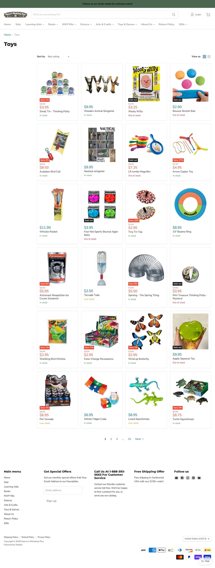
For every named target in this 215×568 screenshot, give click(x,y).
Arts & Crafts (104, 24)
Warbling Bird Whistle (52, 359)
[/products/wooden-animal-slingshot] (102, 84)
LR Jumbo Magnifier (139, 171)
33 (129, 439)
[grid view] (204, 56)
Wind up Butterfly (138, 359)
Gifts (182, 24)
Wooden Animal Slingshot (99, 111)
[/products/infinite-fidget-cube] (102, 392)
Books (52, 24)
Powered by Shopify (13, 544)
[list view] (209, 56)
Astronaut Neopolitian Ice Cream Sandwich (54, 297)
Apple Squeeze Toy (184, 358)
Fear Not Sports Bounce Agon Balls (101, 233)
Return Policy (166, 24)
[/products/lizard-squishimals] (146, 392)
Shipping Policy (11, 537)
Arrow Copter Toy (183, 171)
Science (85, 24)
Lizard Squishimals (139, 419)
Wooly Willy (135, 111)
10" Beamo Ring (182, 231)
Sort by (41, 56)
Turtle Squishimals (183, 419)
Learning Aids (33, 24)
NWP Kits (68, 24)
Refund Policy (28, 537)
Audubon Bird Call (50, 171)
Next (138, 439)
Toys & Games (126, 24)
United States (195, 538)
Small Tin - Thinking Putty (54, 111)
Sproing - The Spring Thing (143, 295)
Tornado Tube (92, 295)
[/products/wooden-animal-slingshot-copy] (102, 144)
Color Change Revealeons (98, 359)
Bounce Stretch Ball (184, 111)
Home (7, 24)
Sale (18, 24)
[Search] (174, 14)
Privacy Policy (44, 537)
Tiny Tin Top (135, 232)
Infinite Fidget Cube (95, 419)
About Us (147, 24)
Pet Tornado (47, 419)
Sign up (51, 501)
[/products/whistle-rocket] (58, 204)
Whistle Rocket (48, 231)
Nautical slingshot (94, 171)
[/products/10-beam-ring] (191, 204)
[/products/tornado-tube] (102, 268)
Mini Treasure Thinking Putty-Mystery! (190, 297)
